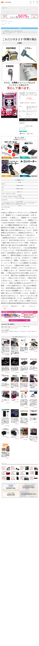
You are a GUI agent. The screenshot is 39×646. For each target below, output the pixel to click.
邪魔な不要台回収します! (28, 494)
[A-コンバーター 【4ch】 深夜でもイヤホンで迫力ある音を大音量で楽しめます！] (5, 378)
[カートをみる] (33, 3)
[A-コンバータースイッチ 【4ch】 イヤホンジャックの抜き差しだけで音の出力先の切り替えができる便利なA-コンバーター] (24, 362)
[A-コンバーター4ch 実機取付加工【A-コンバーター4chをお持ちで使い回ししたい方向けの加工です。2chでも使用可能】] (24, 378)
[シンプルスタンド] (5, 432)
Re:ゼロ (21, 9)
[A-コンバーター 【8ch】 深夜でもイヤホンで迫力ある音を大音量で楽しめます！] (33, 362)
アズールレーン (32, 9)
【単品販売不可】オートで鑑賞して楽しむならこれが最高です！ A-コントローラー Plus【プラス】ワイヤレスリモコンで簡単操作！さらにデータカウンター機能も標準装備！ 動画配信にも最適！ (15, 351)
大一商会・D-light (10, 21)
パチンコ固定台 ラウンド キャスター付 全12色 (5, 400)
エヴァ (13, 9)
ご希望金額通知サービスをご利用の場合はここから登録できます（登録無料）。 (19, 320)
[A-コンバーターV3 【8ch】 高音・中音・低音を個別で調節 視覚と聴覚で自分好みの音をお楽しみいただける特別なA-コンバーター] (5, 362)
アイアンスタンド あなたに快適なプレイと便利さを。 (24, 437)
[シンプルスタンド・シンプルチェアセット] (15, 432)
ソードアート (17, 9)
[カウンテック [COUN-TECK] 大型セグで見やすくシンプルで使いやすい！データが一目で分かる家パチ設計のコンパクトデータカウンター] (15, 413)
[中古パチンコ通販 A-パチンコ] (6, 2)
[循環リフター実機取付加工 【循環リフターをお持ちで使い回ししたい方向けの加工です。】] (33, 342)
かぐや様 (4, 11)
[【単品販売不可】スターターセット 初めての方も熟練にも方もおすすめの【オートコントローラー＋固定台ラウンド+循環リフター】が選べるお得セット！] (5, 342)
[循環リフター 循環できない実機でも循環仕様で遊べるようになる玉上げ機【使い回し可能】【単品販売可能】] (24, 342)
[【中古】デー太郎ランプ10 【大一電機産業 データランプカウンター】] (33, 413)
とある (24, 9)
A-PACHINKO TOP (3, 20)
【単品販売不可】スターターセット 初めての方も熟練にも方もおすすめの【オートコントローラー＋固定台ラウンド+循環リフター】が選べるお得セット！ (5, 350)
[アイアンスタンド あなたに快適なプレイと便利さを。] (24, 432)
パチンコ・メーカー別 (4, 21)
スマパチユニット (8, 9)
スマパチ (4, 9)
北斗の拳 (7, 11)
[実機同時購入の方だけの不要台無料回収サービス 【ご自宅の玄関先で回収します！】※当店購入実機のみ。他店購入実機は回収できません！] (5, 447)
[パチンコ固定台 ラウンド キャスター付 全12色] (5, 395)
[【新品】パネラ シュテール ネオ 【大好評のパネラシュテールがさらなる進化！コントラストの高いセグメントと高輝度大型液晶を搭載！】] (24, 413)
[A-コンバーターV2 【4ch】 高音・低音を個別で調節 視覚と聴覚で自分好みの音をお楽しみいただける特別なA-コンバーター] (15, 362)
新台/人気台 (3, 24)
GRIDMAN (27, 9)
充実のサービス (10, 487)
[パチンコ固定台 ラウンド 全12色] (15, 395)
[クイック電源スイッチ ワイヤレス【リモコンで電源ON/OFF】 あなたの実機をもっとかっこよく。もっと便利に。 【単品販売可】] (33, 378)
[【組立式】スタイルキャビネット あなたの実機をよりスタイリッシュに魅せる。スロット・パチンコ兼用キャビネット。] (33, 432)
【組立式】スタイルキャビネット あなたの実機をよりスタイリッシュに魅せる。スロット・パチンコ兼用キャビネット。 (33, 438)
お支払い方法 (11, 494)
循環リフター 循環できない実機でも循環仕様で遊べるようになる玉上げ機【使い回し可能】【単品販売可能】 (24, 349)
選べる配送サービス (28, 486)
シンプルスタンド (4, 436)
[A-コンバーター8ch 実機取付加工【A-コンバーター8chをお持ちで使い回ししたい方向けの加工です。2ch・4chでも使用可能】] (15, 378)
